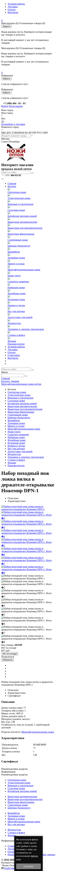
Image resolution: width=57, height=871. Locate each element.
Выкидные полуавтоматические (25, 228)
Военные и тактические (20, 204)
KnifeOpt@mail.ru (13, 868)
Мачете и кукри (16, 263)
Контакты (13, 12)
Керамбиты (14, 251)
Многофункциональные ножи (24, 269)
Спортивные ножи (18, 240)
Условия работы (16, 4)
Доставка (13, 6)
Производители (16, 344)
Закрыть (6, 26)
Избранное (8, 660)
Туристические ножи (19, 198)
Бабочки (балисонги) (19, 245)
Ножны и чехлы (16, 305)
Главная (12, 183)
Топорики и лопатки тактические (26, 329)
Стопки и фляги (16, 335)
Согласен (28, 866)
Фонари (12, 341)
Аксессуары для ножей (20, 317)
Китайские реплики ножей (22, 216)
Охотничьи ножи (17, 192)
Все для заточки (16, 311)
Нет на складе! (10, 654)
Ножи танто (14, 275)
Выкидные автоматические (22, 222)
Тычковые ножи (16, 257)
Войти (4, 106)
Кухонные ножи (16, 299)
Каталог (12, 186)
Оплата (12, 9)
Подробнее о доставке (13, 124)
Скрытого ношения (18, 281)
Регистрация (15, 106)
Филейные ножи (17, 293)
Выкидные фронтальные (21, 234)
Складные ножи (16, 210)
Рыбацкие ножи (16, 287)
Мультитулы (14, 323)
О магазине (14, 355)
